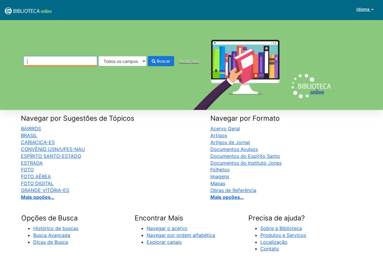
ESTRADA (32, 163)
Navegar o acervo (167, 228)
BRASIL (29, 135)
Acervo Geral (225, 128)
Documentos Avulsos (234, 149)
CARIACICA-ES (38, 142)
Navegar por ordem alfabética (181, 235)
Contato (269, 249)
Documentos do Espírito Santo (245, 156)
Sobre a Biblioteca (281, 228)
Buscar (163, 61)
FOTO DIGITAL (37, 183)
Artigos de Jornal (230, 142)
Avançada (189, 61)
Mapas (217, 183)
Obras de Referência (233, 190)
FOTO (27, 170)
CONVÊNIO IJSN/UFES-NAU (53, 149)
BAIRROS (31, 128)
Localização (274, 242)
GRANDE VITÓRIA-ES (45, 190)
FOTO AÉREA (36, 176)
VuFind (19, 9)
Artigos (218, 135)
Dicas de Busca (50, 242)
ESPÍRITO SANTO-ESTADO (51, 156)
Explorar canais (164, 242)
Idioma (363, 9)
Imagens (219, 176)
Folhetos (220, 170)
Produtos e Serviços (283, 235)
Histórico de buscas (55, 228)
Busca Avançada (51, 235)
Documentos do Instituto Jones (246, 163)
